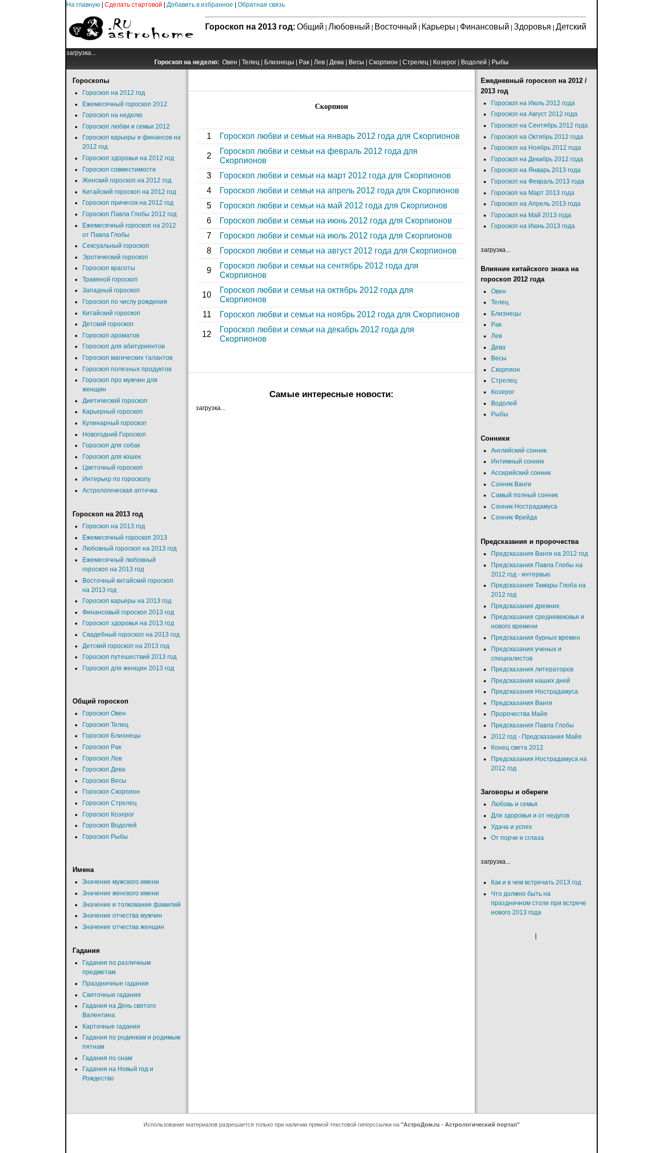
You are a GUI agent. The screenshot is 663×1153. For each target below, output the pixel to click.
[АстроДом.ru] (131, 46)
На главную (83, 4)
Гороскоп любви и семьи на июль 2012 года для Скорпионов (336, 235)
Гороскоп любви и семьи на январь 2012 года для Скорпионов (340, 136)
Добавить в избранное (200, 4)
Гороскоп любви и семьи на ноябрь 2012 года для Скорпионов (340, 314)
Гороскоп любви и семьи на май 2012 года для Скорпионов (334, 205)
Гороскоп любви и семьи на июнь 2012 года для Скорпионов (336, 220)
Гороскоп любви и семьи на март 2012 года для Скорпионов (335, 175)
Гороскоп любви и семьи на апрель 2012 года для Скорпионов (339, 190)
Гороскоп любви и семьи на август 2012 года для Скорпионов (338, 250)
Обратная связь (261, 4)
